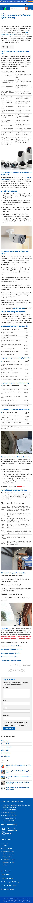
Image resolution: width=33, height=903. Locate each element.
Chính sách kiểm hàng (8, 862)
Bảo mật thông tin (7, 848)
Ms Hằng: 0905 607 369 (9, 818)
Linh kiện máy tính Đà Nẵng (8, 885)
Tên (4, 700)
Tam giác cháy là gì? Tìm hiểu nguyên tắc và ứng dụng (18, 766)
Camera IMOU (5, 750)
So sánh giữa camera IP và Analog (10, 653)
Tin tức (19, 4)
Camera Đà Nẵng (5, 874)
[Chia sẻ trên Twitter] (15, 670)
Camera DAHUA (5, 741)
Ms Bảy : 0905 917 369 (9, 812)
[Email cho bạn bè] (18, 670)
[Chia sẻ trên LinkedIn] (23, 670)
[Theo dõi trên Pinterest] (8, 833)
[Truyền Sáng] (5, 8)
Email (5, 708)
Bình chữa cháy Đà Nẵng (7, 889)
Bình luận (6, 687)
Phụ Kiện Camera (5, 753)
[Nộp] (26, 8)
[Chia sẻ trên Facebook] (12, 670)
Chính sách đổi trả (7, 857)
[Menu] (30, 8)
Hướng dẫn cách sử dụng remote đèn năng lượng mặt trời (17, 782)
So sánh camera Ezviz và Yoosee (10, 657)
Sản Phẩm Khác (5, 756)
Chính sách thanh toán (8, 854)
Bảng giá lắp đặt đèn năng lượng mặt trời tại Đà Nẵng (18, 777)
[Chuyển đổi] (31, 756)
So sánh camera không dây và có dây (11, 649)
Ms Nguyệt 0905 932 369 (9, 810)
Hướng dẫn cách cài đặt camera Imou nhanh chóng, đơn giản (17, 788)
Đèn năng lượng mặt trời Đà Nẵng (10, 882)
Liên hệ (13, 4)
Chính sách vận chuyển (9, 859)
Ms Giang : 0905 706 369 (9, 815)
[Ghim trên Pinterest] (20, 670)
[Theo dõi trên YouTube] (11, 833)
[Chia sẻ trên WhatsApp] (9, 670)
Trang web (6, 715)
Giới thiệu (7, 4)
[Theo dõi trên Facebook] (2, 833)
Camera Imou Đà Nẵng (7, 878)
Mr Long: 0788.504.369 (9, 821)
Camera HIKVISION (6, 747)
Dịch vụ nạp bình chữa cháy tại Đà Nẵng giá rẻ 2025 (18, 771)
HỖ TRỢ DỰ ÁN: (11, 828)
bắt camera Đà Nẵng (19, 308)
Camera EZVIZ (5, 744)
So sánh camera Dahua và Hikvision (11, 660)
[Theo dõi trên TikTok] (5, 833)
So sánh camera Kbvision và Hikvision (11, 646)
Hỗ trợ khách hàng (19, 898)
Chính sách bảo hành (8, 851)
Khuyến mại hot (27, 4)
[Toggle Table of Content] (10, 47)
